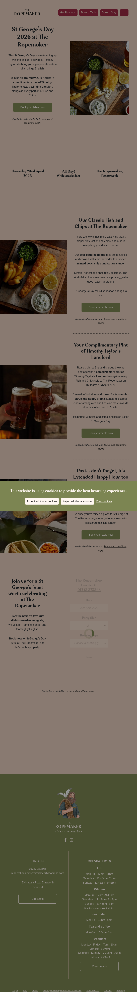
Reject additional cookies (77, 501)
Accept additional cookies (42, 501)
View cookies (104, 501)
